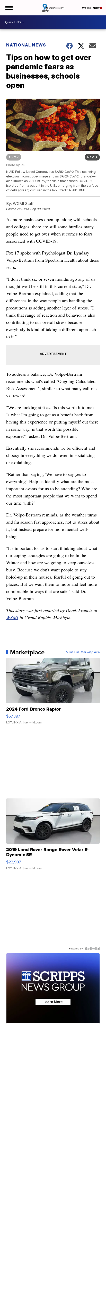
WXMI (12, 617)
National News (26, 45)
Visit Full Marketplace (83, 652)
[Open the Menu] (8, 7)
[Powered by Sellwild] (92, 948)
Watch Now (91, 8)
